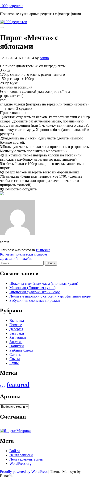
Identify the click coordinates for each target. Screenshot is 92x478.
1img (3, 386)
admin (44, 58)
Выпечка (43, 250)
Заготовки (17, 337)
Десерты (16, 329)
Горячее (15, 325)
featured (18, 384)
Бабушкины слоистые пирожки (34, 300)
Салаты (15, 354)
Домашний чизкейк (16, 258)
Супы (14, 363)
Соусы (14, 359)
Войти (14, 451)
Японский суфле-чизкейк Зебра (34, 292)
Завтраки (16, 333)
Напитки (16, 346)
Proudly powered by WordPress (23, 472)
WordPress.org (20, 463)
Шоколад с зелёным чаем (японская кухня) (43, 283)
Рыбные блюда (21, 350)
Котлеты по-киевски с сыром (23, 254)
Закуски (15, 342)
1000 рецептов (11, 6)
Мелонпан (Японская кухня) (32, 288)
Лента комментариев (26, 459)
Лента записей (21, 455)
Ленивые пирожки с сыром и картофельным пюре (50, 296)
